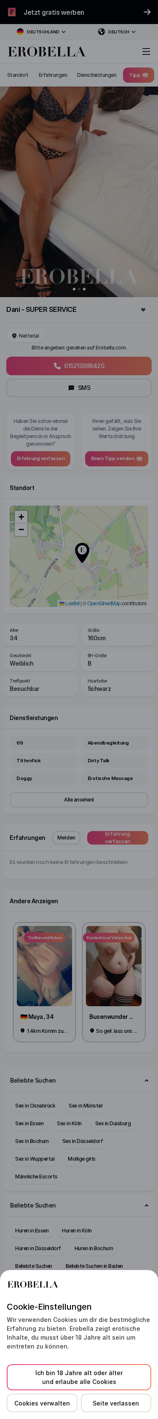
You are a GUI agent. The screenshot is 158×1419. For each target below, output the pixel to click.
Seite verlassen (116, 1403)
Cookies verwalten (42, 1403)
